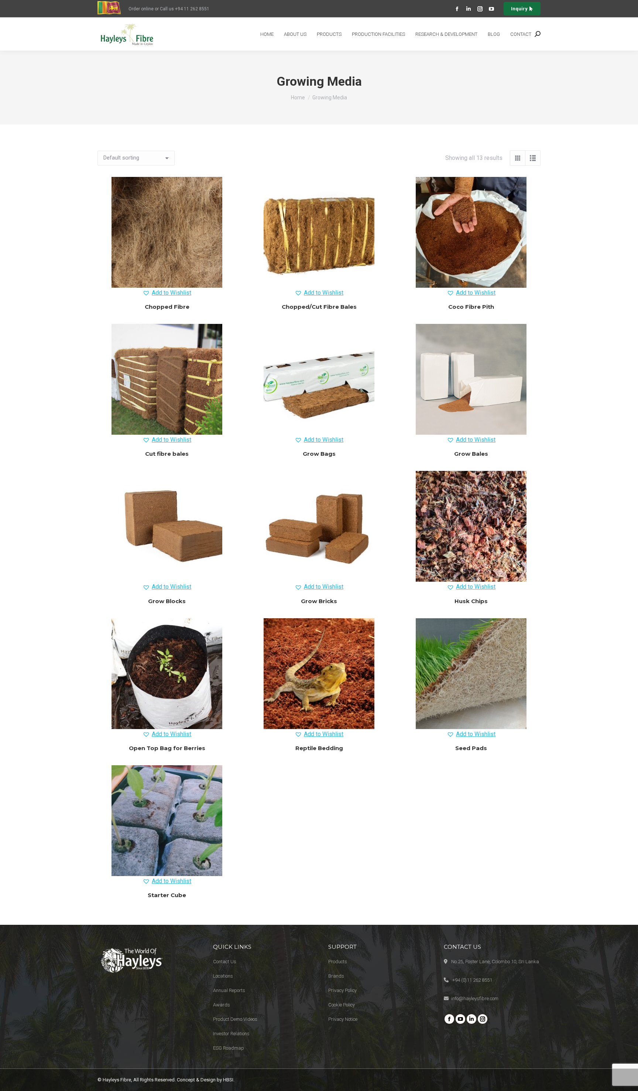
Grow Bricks (319, 601)
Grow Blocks (167, 601)
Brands (336, 976)
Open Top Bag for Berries (167, 748)
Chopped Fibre (167, 306)
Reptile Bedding (319, 748)
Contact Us (224, 961)
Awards (221, 1005)
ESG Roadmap (228, 1048)
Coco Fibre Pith (471, 306)
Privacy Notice (342, 1019)
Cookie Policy (341, 1005)
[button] (167, 293)
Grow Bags (319, 453)
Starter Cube (167, 895)
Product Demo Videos (235, 1019)
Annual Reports (229, 990)
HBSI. (228, 1080)
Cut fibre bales (167, 453)
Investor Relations (231, 1033)
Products (337, 961)
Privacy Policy (342, 990)
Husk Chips (471, 601)
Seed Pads (471, 748)
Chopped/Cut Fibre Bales (319, 306)
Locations (223, 976)
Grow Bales (471, 453)
